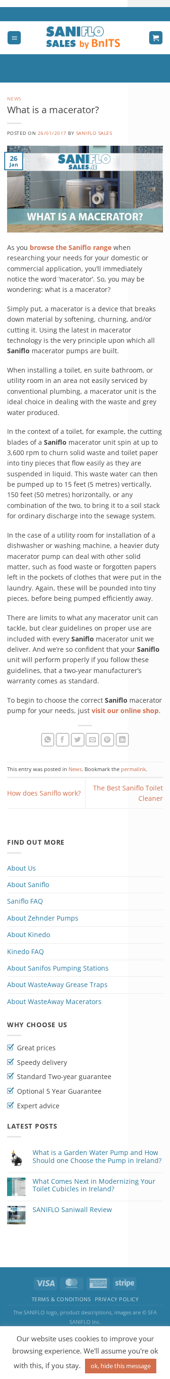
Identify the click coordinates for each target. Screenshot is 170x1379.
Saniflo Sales (94, 133)
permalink (133, 769)
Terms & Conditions (61, 1299)
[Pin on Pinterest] (107, 740)
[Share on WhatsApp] (48, 740)
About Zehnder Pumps (42, 918)
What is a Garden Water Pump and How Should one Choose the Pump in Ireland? (97, 1157)
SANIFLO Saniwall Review (72, 1210)
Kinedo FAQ (25, 951)
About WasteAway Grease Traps (57, 984)
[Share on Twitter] (78, 740)
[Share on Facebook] (62, 740)
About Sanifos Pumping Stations (58, 968)
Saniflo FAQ (25, 901)
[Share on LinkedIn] (122, 740)
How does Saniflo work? (44, 793)
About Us (21, 868)
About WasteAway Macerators (54, 1001)
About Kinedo (28, 934)
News (14, 99)
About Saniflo (28, 884)
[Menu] (14, 38)
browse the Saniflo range (70, 247)
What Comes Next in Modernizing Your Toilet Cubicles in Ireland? (94, 1186)
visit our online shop (125, 710)
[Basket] (155, 38)
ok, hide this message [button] (121, 1366)
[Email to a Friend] (92, 740)
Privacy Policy (117, 1299)
